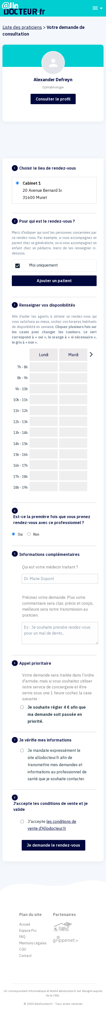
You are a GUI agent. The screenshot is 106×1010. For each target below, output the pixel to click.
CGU (22, 949)
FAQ (22, 936)
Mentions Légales (33, 943)
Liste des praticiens (22, 27)
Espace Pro (27, 930)
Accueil (24, 924)
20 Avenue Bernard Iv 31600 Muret (42, 190)
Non (36, 534)
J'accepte (52, 825)
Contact (25, 955)
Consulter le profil (53, 99)
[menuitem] (96, 8)
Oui (20, 534)
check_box (17, 266)
